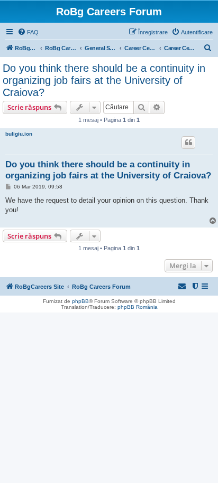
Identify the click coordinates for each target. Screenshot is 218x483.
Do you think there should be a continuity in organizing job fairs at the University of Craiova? (104, 80)
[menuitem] (28, 32)
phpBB (80, 301)
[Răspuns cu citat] (188, 142)
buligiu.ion (18, 134)
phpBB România (137, 307)
